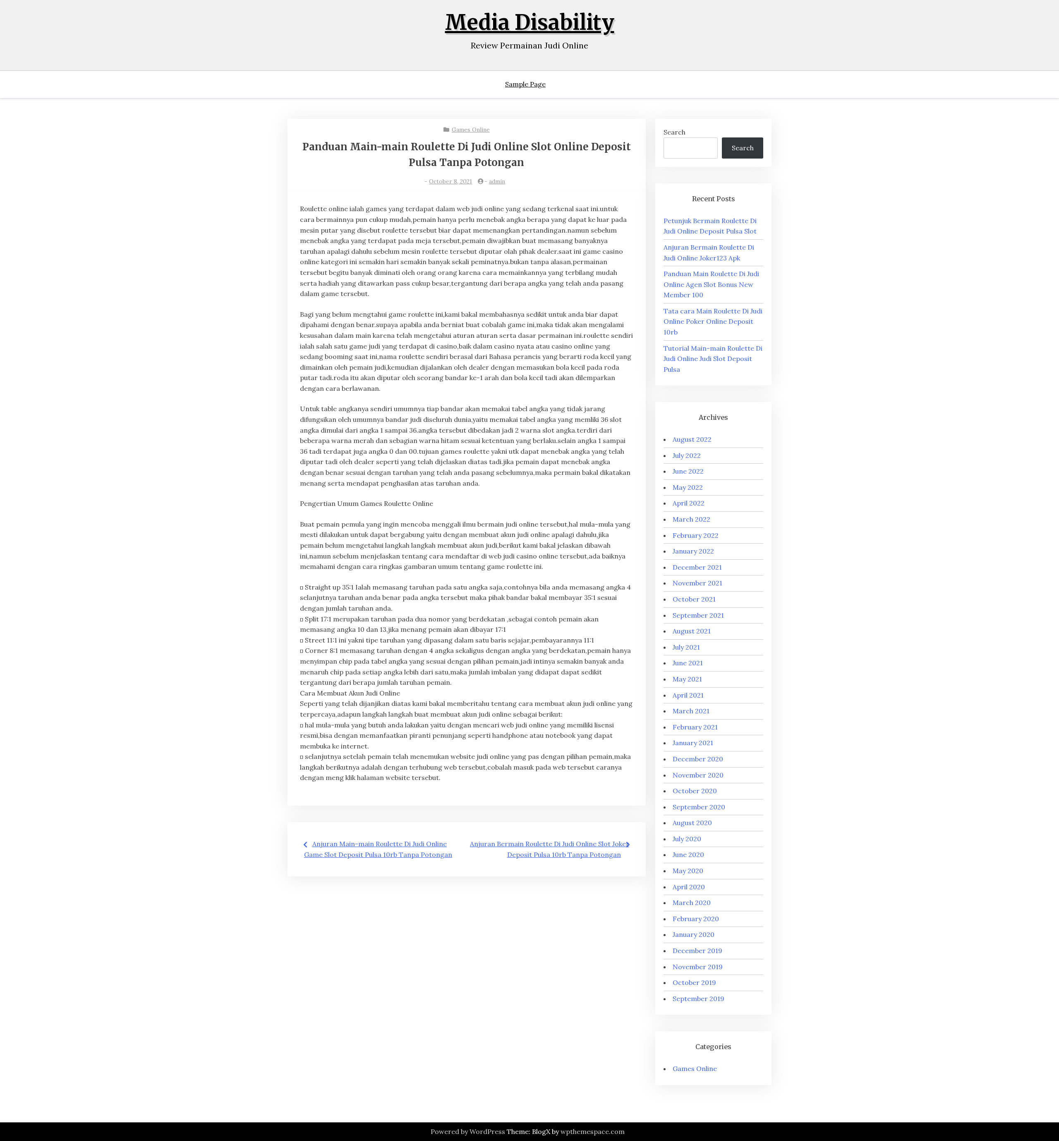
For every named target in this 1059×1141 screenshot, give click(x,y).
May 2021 (687, 679)
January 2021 (693, 743)
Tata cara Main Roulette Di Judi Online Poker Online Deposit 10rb (713, 321)
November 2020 (698, 775)
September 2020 (699, 807)
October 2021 (694, 599)
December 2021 (697, 567)
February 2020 (696, 919)
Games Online (471, 129)
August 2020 (692, 822)
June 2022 (688, 471)
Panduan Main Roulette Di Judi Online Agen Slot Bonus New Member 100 (711, 284)
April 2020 (689, 887)
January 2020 (693, 934)
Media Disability (529, 23)
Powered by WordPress (468, 1131)
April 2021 (688, 695)
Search (674, 132)
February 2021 (695, 727)
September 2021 (698, 615)
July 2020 (687, 839)
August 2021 (692, 631)
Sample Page (525, 84)
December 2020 (698, 759)
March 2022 (691, 519)
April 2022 (688, 503)
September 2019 (698, 998)
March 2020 (692, 902)
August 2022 (692, 439)
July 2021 (686, 647)
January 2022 (693, 551)
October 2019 (694, 982)
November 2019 (698, 967)
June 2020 (688, 854)
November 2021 (697, 583)
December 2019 (697, 950)
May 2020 (688, 871)
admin (497, 181)
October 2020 (695, 791)
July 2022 (687, 455)
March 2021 (691, 711)
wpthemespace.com (593, 1131)
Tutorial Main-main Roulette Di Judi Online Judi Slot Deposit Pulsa (713, 358)
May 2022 (688, 487)
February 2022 (696, 535)
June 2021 (688, 663)
